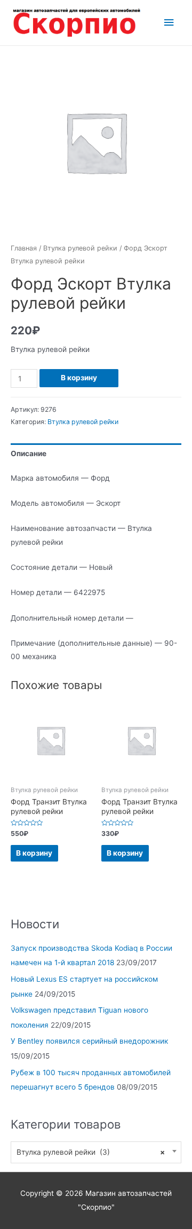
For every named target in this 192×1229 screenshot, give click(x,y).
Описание (28, 453)
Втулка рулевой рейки (80, 248)
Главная (24, 248)
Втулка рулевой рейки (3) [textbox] (91, 1152)
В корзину (79, 377)
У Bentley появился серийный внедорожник (89, 1041)
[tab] (96, 453)
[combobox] (96, 1152)
